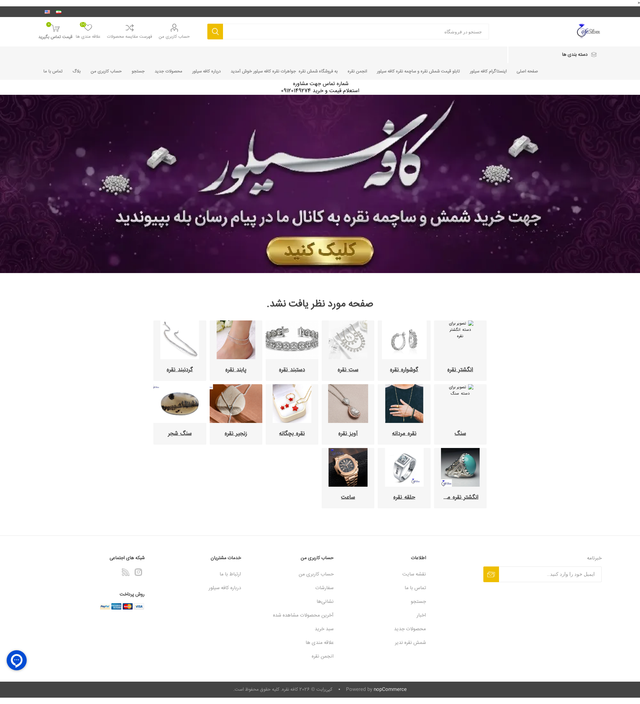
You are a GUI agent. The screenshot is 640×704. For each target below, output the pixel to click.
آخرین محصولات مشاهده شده (303, 615)
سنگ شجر (180, 433)
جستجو (215, 31)
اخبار (421, 615)
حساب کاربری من (174, 36)
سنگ (460, 433)
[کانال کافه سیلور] (320, 184)
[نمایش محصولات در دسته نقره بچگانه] (292, 403)
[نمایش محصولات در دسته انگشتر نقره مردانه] (460, 467)
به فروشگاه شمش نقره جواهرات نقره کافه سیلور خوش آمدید (284, 71)
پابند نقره (235, 370)
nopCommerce (390, 689)
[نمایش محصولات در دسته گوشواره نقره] (404, 339)
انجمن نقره (357, 71)
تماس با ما (53, 71)
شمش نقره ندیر (410, 643)
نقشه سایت (414, 574)
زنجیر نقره (236, 433)
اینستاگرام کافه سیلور (488, 71)
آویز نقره (348, 433)
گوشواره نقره (404, 370)
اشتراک (491, 574)
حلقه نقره (404, 497)
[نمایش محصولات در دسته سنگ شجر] (179, 403)
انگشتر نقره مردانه (457, 497)
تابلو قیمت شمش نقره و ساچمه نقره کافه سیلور (418, 71)
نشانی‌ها (325, 602)
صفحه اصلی (527, 71)
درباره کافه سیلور (206, 71)
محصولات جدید (168, 71)
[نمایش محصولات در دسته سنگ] (460, 403)
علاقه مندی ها (320, 643)
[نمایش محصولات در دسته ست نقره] (348, 339)
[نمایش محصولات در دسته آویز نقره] (348, 403)
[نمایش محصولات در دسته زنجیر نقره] (236, 403)
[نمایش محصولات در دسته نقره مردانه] (404, 403)
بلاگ (77, 71)
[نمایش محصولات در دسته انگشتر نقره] (460, 339)
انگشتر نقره (460, 370)
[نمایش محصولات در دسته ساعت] (348, 467)
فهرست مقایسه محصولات (129, 36)
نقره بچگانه (292, 433)
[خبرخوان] (125, 572)
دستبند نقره (292, 370)
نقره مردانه (404, 433)
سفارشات (324, 588)
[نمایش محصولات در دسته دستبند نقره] (292, 339)
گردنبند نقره (180, 370)
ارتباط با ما (230, 574)
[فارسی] (58, 11)
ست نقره (348, 370)
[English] (47, 11)
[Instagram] (138, 572)
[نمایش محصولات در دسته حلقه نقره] (404, 467)
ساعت (348, 497)
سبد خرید (324, 629)
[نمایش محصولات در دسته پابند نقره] (236, 339)
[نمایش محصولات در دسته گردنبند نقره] (179, 339)
